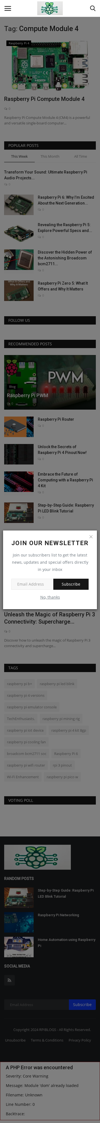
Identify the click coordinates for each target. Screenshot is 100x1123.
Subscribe (71, 584)
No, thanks (50, 597)
